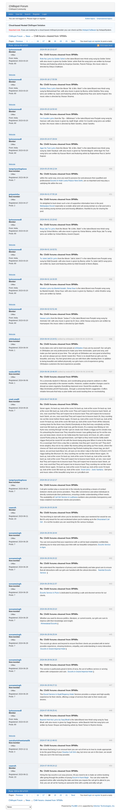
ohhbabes (79, 348)
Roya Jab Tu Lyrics (47, 229)
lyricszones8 (15, 49)
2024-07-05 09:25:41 (48, 711)
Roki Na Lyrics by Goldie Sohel (52, 59)
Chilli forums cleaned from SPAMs (50, 36)
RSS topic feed (106, 45)
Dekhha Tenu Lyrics (48, 88)
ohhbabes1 (14, 339)
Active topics (90, 19)
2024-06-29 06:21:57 (48, 584)
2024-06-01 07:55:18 (48, 194)
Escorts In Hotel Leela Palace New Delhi (66, 181)
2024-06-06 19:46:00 (48, 372)
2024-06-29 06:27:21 (48, 685)
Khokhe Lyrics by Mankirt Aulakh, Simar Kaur (58, 288)
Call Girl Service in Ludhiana (66, 497)
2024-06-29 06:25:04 (48, 634)
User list (19, 14)
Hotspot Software (89, 30)
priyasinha (14, 194)
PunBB (74, 806)
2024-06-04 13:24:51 (48, 339)
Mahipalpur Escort (47, 206)
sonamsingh (15, 533)
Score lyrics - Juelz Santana (92, 470)
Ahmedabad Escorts (49, 624)
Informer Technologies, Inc (104, 806)
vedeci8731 (14, 372)
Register (36, 14)
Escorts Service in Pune (49, 593)
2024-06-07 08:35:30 (48, 399)
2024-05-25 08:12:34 (48, 169)
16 (38, 41)
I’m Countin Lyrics (47, 118)
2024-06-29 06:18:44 (48, 533)
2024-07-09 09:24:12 (48, 766)
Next (73, 41)
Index (11, 14)
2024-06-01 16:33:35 (48, 279)
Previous (19, 41)
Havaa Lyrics (45, 318)
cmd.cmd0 (14, 399)
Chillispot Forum (18, 6)
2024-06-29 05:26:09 (48, 508)
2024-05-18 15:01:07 (48, 50)
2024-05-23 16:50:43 (48, 109)
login (90, 41)
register (97, 41)
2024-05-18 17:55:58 (48, 79)
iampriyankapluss (18, 169)
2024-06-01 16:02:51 (48, 249)
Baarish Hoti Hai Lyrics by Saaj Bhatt (54, 720)
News (28, 36)
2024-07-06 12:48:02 (48, 740)
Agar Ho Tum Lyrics (48, 148)
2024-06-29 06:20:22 (48, 558)
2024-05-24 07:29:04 (48, 139)
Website (12, 75)
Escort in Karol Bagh (80, 778)
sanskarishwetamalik (19, 740)
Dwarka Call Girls (69, 752)
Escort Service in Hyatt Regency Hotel (59, 694)
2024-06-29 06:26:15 (48, 660)
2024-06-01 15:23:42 (48, 220)
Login (44, 14)
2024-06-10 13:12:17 (48, 480)
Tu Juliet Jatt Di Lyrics (48, 258)
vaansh (12, 507)
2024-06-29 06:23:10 (48, 609)
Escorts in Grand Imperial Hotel (52, 649)
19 (55, 41)
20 (61, 41)
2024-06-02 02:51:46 (48, 309)
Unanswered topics (104, 19)
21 (67, 41)
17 (43, 41)
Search (27, 14)
